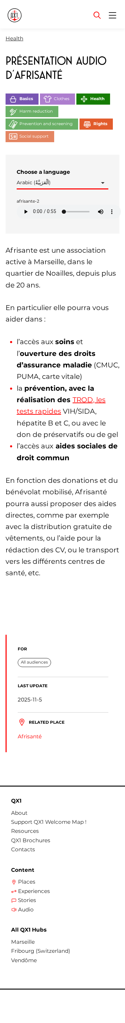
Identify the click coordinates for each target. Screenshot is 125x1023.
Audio (26, 910)
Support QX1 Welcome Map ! (48, 822)
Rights (100, 123)
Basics (26, 98)
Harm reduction (36, 111)
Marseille (23, 942)
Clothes (61, 98)
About (19, 813)
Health (14, 38)
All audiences (34, 662)
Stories (27, 900)
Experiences (34, 891)
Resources (25, 831)
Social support (34, 136)
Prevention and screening (46, 123)
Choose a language (43, 172)
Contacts (23, 849)
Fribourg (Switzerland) (40, 951)
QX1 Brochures (30, 840)
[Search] (97, 15)
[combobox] (62, 183)
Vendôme (24, 960)
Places (26, 882)
